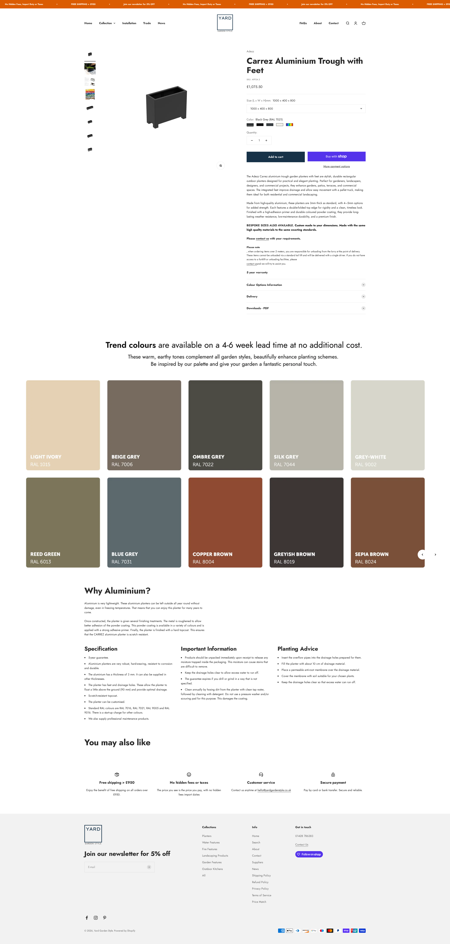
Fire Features (209, 849)
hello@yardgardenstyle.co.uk (274, 790)
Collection (105, 23)
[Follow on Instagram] (95, 917)
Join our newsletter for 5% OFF (83, 4)
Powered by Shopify (124, 930)
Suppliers (257, 862)
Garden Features (211, 862)
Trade (147, 23)
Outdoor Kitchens (212, 869)
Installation (129, 23)
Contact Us (301, 845)
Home (88, 23)
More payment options (336, 166)
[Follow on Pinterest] (104, 917)
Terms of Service (261, 895)
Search (256, 842)
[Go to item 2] (90, 69)
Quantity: (252, 132)
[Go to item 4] (90, 95)
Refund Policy (260, 882)
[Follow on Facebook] (86, 917)
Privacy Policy (260, 889)
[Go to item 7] (90, 136)
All (203, 875)
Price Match (259, 902)
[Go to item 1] (90, 55)
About (318, 23)
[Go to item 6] (90, 122)
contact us (262, 238)
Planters (206, 836)
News (161, 23)
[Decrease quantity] (252, 140)
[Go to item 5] (90, 108)
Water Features (211, 842)
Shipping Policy (261, 875)
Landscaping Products (215, 856)
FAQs (303, 23)
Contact (334, 23)
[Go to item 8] (90, 150)
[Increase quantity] (266, 140)
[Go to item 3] (90, 82)
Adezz (250, 51)
